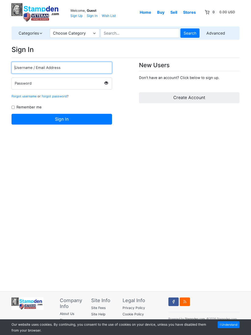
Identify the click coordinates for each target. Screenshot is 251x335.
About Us (67, 314)
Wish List (109, 16)
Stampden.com (195, 319)
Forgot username (24, 96)
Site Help (98, 314)
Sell (173, 12)
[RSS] (185, 301)
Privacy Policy (134, 308)
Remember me (29, 107)
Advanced (215, 33)
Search (190, 33)
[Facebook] (173, 301)
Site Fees (98, 308)
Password (23, 83)
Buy (160, 12)
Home (145, 12)
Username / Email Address (38, 67)
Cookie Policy (133, 314)
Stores (189, 12)
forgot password (54, 96)
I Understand (228, 324)
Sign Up (76, 16)
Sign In (92, 16)
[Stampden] (36, 13)
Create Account (189, 97)
